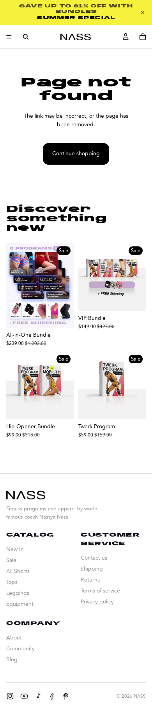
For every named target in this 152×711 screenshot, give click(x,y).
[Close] (142, 12)
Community (20, 649)
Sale (11, 560)
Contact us (94, 558)
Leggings (17, 593)
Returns (90, 580)
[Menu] (9, 37)
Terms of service (100, 591)
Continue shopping (76, 153)
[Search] (25, 36)
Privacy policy (97, 602)
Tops (12, 582)
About (14, 638)
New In (15, 549)
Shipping (92, 569)
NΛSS (140, 696)
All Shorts (18, 571)
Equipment (20, 604)
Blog (12, 659)
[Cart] (142, 36)
